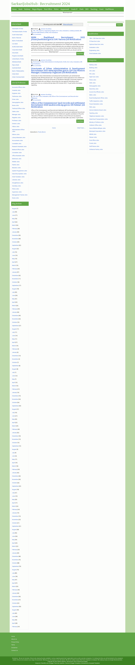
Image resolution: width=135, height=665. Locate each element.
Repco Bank (15, 65)
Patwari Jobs (93, 137)
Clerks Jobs (15, 111)
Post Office (48, 9)
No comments (37, 34)
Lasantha (61, 663)
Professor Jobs (16, 120)
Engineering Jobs (94, 50)
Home (14, 9)
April (13, 222)
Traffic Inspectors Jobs (96, 101)
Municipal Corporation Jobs (97, 131)
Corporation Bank (17, 50)
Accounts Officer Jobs (18, 87)
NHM (46, 32)
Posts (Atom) (42, 132)
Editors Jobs (15, 134)
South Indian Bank (17, 34)
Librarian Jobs (16, 179)
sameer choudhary (46, 29)
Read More (80, 53)
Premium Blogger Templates (72, 663)
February (14, 228)
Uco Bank (15, 44)
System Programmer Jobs (19, 170)
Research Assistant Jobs (19, 146)
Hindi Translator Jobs (18, 177)
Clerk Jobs (92, 83)
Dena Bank (15, 53)
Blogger (85, 661)
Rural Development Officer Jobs (98, 98)
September (15, 245)
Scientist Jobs (16, 90)
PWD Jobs (92, 107)
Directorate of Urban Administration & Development (47, 62)
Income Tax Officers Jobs (96, 92)
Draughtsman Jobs (17, 183)
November (15, 238)
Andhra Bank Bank (17, 46)
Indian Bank (15, 74)
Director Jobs (16, 123)
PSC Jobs (92, 74)
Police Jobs (15, 189)
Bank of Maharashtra (18, 71)
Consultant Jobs (17, 152)
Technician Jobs (16, 96)
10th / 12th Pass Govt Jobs (97, 38)
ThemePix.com (45, 663)
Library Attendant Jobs (18, 137)
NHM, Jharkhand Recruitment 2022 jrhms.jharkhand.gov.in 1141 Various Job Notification (58, 38)
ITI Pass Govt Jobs (94, 41)
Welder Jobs (15, 161)
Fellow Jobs (15, 126)
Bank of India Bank (17, 40)
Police (56, 9)
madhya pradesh (74, 30)
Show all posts (68, 24)
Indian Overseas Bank (18, 77)
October (14, 242)
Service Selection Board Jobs (97, 110)
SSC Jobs (92, 71)
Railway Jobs (93, 64)
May (13, 218)
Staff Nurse (109, 9)
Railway (27, 9)
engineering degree (49, 30)
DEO (87, 9)
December (15, 235)
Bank (20, 9)
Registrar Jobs (16, 117)
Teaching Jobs (93, 113)
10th (34, 30)
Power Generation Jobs (96, 104)
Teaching (94, 9)
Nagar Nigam (37, 9)
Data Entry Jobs (93, 89)
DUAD (64, 62)
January (14, 232)
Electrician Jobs (16, 158)
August (14, 208)
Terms (13, 645)
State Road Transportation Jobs (98, 119)
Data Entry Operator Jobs (19, 173)
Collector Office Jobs (95, 125)
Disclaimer (14, 647)
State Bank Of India (17, 28)
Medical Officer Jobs (18, 149)
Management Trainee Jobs (19, 195)
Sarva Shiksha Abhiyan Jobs (97, 128)
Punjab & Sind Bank (17, 56)
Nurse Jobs (15, 105)
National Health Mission (38, 32)
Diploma (41, 30)
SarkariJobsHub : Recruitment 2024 (40, 4)
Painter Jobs (15, 164)
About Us (14, 639)
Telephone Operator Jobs (96, 116)
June (13, 215)
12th (37, 30)
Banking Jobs (93, 67)
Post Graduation (53, 32)
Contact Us (14, 650)
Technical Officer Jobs (18, 108)
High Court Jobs (94, 77)
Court (101, 9)
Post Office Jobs (94, 140)
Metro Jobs (92, 95)
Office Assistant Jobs (18, 155)
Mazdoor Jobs (16, 167)
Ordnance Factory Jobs (96, 149)
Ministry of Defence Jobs (96, 122)
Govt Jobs (59, 30)
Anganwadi (64, 9)
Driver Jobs (15, 99)
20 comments (37, 100)
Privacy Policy (15, 642)
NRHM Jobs (92, 134)
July (13, 212)
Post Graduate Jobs (95, 53)
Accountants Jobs (17, 140)
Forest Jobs (92, 143)
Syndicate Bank (16, 68)
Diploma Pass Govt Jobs (96, 44)
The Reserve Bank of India (19, 31)
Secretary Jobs (16, 186)
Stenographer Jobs (17, 102)
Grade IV (74, 9)
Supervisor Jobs (17, 192)
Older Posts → (81, 128)
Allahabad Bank (16, 62)
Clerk (81, 9)
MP (80, 30)
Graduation (66, 30)
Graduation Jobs (94, 47)
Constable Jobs (16, 143)
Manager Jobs (16, 114)
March (14, 225)
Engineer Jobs (16, 93)
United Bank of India (18, 59)
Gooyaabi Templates (94, 663)
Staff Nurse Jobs (94, 146)
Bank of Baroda (16, 37)
